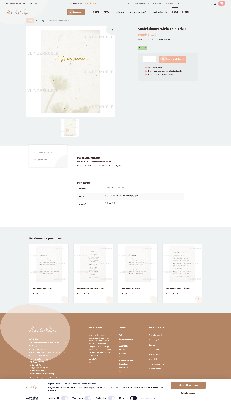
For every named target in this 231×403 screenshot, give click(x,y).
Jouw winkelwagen (156, 364)
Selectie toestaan (188, 393)
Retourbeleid (154, 359)
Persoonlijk (123, 368)
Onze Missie (123, 364)
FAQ (120, 335)
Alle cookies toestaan (188, 385)
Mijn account (154, 349)
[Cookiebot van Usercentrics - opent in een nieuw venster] (31, 398)
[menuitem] (129, 3)
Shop (42, 21)
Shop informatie (155, 354)
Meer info (93, 359)
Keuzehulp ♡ (154, 340)
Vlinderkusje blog (126, 360)
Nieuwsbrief (123, 353)
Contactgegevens (126, 339)
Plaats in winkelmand (174, 59)
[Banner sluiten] (211, 382)
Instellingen (146, 398)
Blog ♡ (152, 345)
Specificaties (40, 159)
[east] (36, 297)
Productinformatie (43, 153)
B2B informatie (155, 369)
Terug (29, 21)
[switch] (85, 397)
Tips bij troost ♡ (155, 335)
